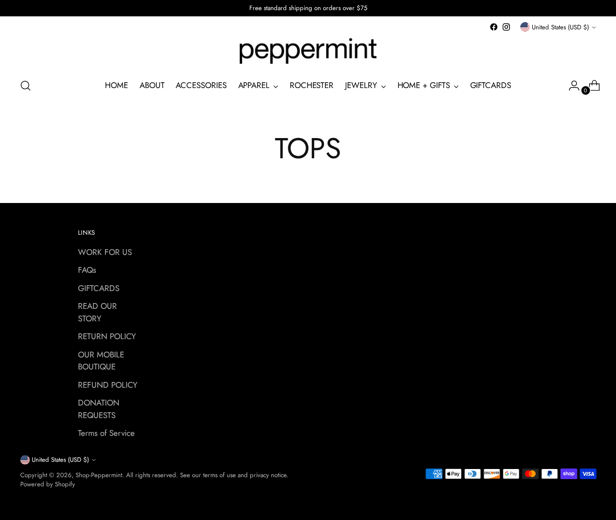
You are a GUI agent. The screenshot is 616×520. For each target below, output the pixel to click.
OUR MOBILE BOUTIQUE (101, 361)
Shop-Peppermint (99, 475)
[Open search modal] (25, 85)
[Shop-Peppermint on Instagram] (506, 27)
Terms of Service (106, 433)
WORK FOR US (105, 252)
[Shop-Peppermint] (308, 51)
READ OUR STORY (97, 312)
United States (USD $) (560, 27)
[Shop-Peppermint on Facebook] (493, 27)
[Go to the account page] (570, 85)
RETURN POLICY (107, 336)
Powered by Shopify (47, 484)
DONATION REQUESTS (98, 409)
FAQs (87, 270)
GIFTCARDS (98, 288)
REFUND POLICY (108, 385)
